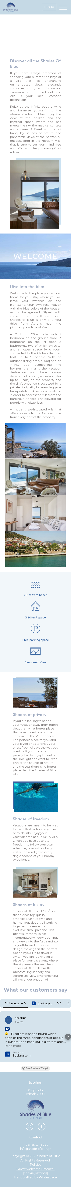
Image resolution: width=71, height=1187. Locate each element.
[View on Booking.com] (8, 1020)
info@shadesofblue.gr (35, 1153)
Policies (35, 1168)
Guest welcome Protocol (35, 1173)
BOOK (49, 7)
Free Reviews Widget (37, 1072)
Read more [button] (13, 1050)
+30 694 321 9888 (35, 1149)
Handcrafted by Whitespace (35, 1181)
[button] (3, 1039)
